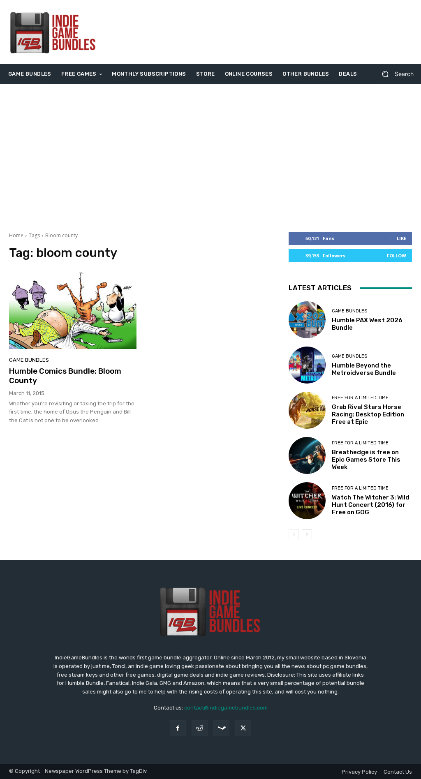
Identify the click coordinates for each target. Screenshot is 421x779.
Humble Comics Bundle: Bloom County (65, 375)
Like (401, 238)
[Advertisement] (260, 32)
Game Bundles (29, 360)
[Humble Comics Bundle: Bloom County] (72, 311)
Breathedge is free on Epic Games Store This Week (366, 459)
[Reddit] (200, 728)
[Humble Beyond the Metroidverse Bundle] (307, 365)
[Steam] (221, 728)
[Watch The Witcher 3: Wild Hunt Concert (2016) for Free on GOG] (307, 500)
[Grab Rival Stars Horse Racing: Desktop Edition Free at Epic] (307, 410)
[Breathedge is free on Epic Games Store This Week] (307, 455)
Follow (396, 255)
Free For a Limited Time (360, 397)
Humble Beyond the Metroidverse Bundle (364, 369)
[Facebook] (178, 728)
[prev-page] (294, 534)
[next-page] (307, 534)
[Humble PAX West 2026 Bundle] (307, 319)
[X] (243, 728)
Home (16, 235)
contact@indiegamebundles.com (226, 708)
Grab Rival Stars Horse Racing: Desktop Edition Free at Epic (368, 414)
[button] (394, 74)
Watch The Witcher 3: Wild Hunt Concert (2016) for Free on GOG (370, 505)
